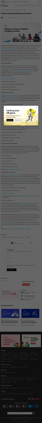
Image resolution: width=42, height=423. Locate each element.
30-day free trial (17, 120)
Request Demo (10, 120)
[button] (36, 107)
